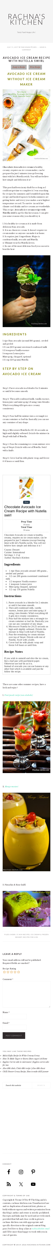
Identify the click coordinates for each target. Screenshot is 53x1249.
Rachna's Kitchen (26, 19)
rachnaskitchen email (41, 1229)
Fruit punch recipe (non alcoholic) (18, 695)
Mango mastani (11, 786)
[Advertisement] (26, 1124)
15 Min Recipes (23, 934)
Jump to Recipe (19, 67)
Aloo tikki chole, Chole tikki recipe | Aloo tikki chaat (24, 1068)
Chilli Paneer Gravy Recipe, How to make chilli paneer (26, 1071)
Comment (8, 979)
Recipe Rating (9, 969)
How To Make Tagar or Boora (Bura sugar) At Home (25, 1059)
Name (6, 1012)
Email (6, 1023)
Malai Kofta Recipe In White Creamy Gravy (21, 1056)
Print (26, 502)
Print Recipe (35, 67)
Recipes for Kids (30, 937)
